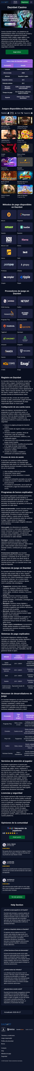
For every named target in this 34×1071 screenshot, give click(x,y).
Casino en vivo (12, 113)
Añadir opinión (17, 837)
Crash (18, 113)
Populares (4, 113)
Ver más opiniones (17, 897)
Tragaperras (27, 113)
